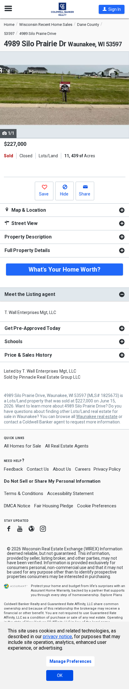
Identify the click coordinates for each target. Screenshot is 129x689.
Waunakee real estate (97, 416)
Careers (83, 469)
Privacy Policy (107, 469)
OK (59, 675)
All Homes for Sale (22, 446)
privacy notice (57, 636)
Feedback (13, 469)
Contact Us (38, 469)
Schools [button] (13, 341)
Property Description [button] (28, 237)
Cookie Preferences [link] (96, 506)
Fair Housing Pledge (53, 506)
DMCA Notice (17, 506)
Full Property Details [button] (27, 250)
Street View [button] (24, 223)
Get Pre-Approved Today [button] (32, 328)
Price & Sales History (28, 355)
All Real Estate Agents (66, 446)
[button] (111, 9)
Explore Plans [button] (111, 595)
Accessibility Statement (70, 493)
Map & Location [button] (28, 210)
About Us (62, 469)
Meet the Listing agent (29, 294)
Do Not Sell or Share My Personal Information (52, 481)
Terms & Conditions (23, 493)
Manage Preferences (71, 661)
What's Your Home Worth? (64, 269)
